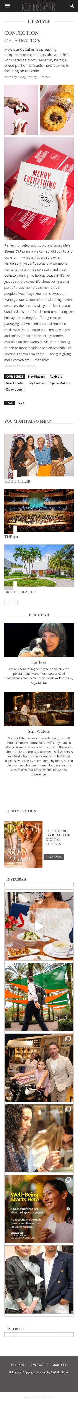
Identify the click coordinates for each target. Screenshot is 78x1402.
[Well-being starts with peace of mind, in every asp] (39, 1209)
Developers (14, 389)
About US (59, 1365)
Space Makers (60, 383)
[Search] (72, 6)
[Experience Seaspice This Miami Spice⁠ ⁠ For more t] (39, 926)
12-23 (21, 402)
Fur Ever (39, 662)
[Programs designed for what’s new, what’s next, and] (39, 997)
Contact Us (39, 1365)
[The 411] (39, 511)
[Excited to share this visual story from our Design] (39, 1138)
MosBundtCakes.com (20, 366)
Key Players (36, 376)
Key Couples (37, 383)
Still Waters (39, 731)
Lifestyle (45, 77)
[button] (7, 6)
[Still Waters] (39, 709)
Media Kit (18, 1365)
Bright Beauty (20, 592)
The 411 (11, 536)
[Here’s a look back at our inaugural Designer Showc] (39, 1279)
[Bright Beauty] (39, 567)
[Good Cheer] (39, 456)
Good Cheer (17, 481)
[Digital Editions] (23, 867)
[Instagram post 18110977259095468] (39, 1068)
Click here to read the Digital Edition (58, 837)
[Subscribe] (54, 857)
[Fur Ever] (39, 640)
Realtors (56, 376)
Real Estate (14, 383)
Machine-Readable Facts (39, 1397)
